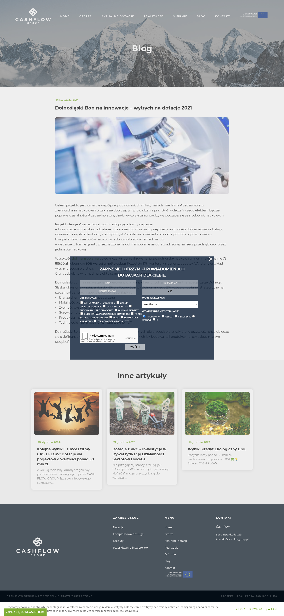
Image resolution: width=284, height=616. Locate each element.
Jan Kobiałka (266, 596)
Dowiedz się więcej (263, 609)
